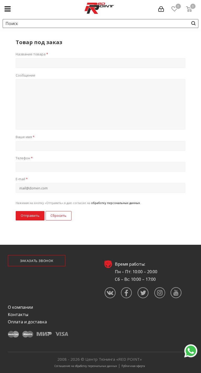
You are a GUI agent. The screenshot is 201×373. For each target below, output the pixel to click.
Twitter (143, 292)
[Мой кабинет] (162, 8)
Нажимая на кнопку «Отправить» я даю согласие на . (78, 203)
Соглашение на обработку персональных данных (85, 366)
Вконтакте (110, 292)
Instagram (159, 292)
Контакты (18, 314)
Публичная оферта (133, 366)
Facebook (126, 292)
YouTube (176, 292)
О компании (20, 307)
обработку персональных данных (115, 203)
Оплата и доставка (27, 322)
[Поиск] (193, 23)
